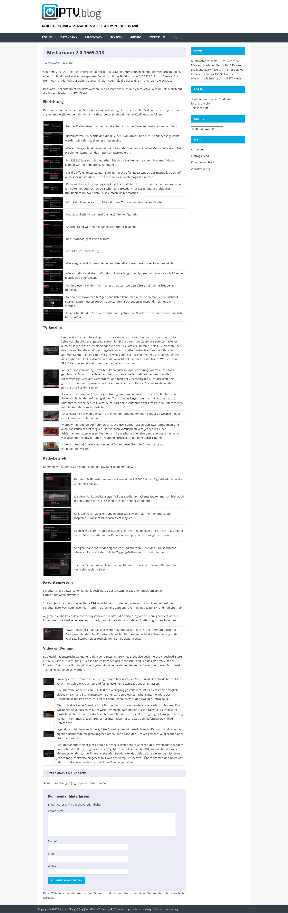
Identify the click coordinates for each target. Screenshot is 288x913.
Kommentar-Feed (202, 162)
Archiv (135, 37)
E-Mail (52, 854)
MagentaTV (93, 37)
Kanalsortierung (201, 74)
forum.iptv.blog (201, 103)
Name (52, 841)
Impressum (157, 37)
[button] (176, 38)
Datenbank (68, 37)
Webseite (54, 866)
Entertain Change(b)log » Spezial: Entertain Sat (76, 783)
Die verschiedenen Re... (206, 65)
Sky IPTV (116, 37)
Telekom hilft (199, 108)
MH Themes (116, 909)
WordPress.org (200, 169)
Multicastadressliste (204, 61)
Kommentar (55, 811)
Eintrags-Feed (200, 156)
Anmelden (198, 149)
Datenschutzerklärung (166, 909)
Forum (47, 37)
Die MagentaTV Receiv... (206, 69)
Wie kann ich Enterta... (206, 78)
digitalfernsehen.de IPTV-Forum (212, 99)
